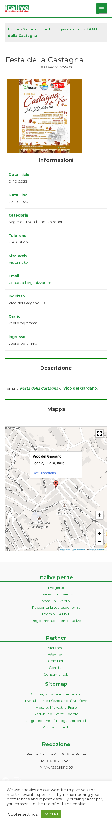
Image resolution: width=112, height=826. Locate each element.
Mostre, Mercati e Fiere (56, 707)
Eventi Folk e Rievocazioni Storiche (56, 700)
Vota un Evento (56, 601)
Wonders (56, 654)
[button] (56, 484)
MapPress (65, 549)
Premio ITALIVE (56, 614)
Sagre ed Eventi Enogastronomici (53, 29)
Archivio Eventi (56, 727)
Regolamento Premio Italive (56, 621)
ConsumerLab (56, 674)
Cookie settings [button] (23, 814)
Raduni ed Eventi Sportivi (56, 714)
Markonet (56, 648)
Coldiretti (56, 661)
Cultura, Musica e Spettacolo (56, 694)
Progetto (56, 588)
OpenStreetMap (97, 549)
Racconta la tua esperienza (56, 607)
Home (13, 29)
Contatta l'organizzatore (30, 283)
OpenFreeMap (79, 549)
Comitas (56, 667)
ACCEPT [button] (51, 814)
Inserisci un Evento (56, 594)
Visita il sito (18, 262)
